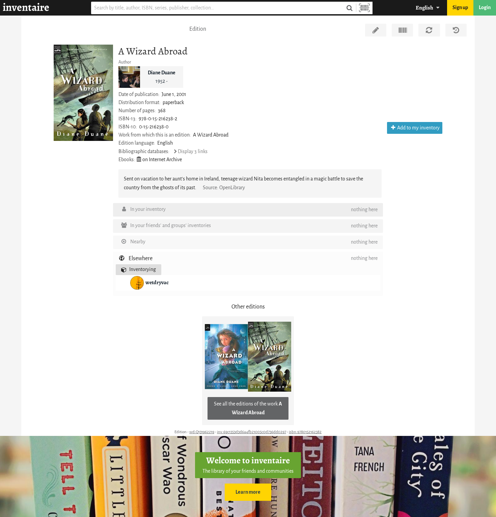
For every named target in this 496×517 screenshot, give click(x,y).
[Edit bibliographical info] (375, 30)
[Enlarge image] (83, 93)
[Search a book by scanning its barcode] (364, 8)
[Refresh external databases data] (429, 30)
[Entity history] (456, 30)
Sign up (460, 7)
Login (485, 7)
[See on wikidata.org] (402, 30)
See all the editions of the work (248, 408)
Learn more (248, 492)
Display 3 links (193, 151)
